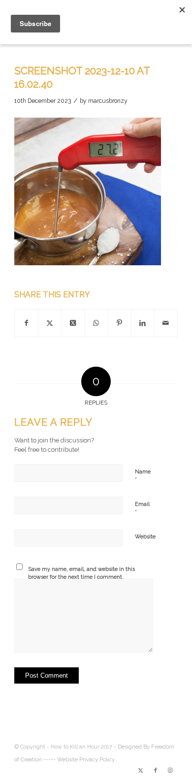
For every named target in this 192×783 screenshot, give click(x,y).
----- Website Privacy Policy (79, 759)
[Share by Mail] (166, 323)
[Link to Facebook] (155, 770)
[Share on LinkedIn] (142, 323)
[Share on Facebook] (26, 323)
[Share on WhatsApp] (96, 323)
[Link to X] (140, 770)
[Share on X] (49, 323)
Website (145, 536)
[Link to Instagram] (170, 770)
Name (143, 476)
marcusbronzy (108, 100)
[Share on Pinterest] (119, 323)
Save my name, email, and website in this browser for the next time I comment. (81, 573)
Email (142, 508)
